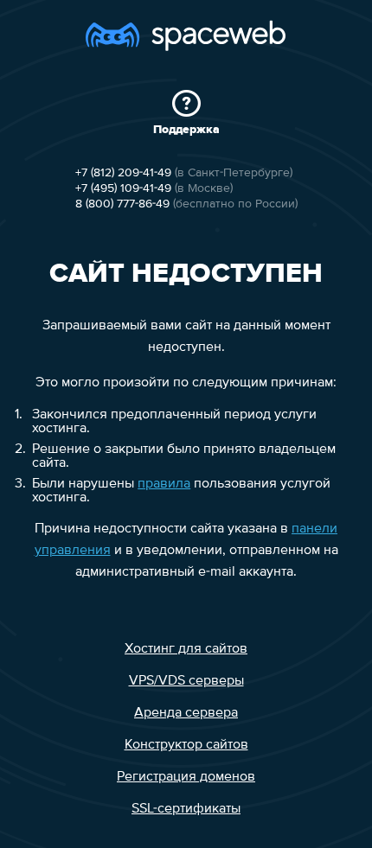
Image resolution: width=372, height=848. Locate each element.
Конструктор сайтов (186, 745)
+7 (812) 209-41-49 (123, 173)
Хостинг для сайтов (186, 649)
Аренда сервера (186, 713)
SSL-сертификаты (186, 809)
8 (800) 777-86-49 (122, 204)
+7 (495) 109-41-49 (123, 188)
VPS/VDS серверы (186, 681)
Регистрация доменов (186, 777)
